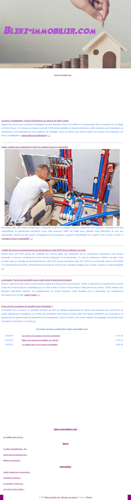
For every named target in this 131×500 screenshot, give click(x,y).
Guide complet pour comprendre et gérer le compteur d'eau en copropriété (34, 147)
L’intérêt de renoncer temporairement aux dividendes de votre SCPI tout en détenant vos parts (43, 250)
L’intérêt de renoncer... (12, 478)
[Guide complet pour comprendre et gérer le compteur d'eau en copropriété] (62, 187)
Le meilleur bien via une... (13, 437)
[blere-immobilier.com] (65, 34)
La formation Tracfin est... (13, 484)
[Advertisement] (62, 96)
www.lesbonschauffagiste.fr (34, 135)
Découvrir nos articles (69, 497)
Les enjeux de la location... (14, 489)
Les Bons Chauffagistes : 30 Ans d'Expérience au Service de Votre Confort (35, 121)
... (49, 135)
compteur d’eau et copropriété (15, 239)
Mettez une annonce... (12, 460)
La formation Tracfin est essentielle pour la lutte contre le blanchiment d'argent (36, 280)
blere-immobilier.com (63, 75)
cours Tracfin (30, 295)
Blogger (89, 497)
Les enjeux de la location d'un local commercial (41, 336)
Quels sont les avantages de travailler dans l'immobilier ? (27, 306)
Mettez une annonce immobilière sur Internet (40, 340)
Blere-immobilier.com (52, 497)
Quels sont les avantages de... (15, 455)
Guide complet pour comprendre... (17, 472)
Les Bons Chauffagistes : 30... (15, 449)
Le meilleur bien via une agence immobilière (40, 344)
